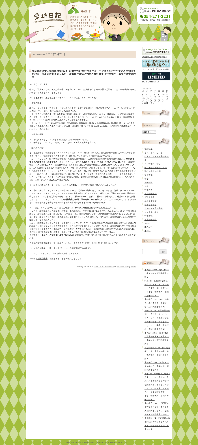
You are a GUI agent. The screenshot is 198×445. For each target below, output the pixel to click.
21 (151, 98)
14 (151, 96)
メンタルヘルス (151, 212)
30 (159, 100)
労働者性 (148, 215)
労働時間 (148, 182)
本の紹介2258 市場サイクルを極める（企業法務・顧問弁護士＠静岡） (156, 366)
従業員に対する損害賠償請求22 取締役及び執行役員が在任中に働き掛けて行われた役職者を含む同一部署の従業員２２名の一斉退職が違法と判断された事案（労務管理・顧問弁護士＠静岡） (84, 73)
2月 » (151, 103)
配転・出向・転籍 (152, 171)
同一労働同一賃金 (152, 163)
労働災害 (148, 189)
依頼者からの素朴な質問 (155, 167)
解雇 (146, 186)
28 (151, 100)
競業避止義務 (150, 204)
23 (159, 98)
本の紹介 (148, 227)
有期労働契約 (150, 193)
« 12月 (145, 103)
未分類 (147, 230)
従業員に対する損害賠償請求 (104, 266)
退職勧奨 (148, 149)
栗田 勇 (133, 266)
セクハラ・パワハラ (153, 152)
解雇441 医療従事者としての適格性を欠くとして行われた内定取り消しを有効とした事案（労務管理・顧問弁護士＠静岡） (157, 288)
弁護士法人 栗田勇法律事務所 (85, 442)
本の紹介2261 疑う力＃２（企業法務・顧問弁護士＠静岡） (156, 273)
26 (143, 100)
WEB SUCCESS (126, 442)
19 (143, 98)
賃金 (146, 178)
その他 (147, 223)
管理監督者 (149, 197)
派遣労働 (148, 175)
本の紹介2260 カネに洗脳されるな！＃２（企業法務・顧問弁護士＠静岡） (156, 303)
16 (159, 96)
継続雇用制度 (150, 201)
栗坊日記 (86, 11)
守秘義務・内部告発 (153, 208)
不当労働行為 (150, 219)
